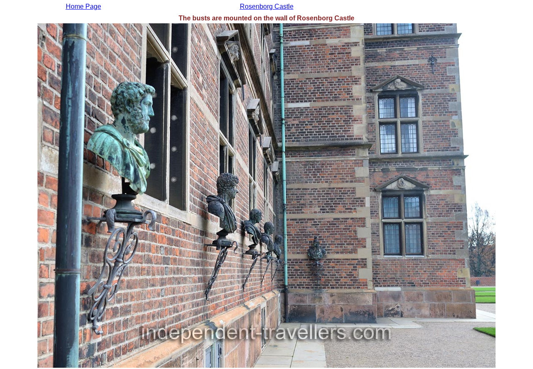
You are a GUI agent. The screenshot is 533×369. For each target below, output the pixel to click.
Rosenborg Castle (267, 6)
